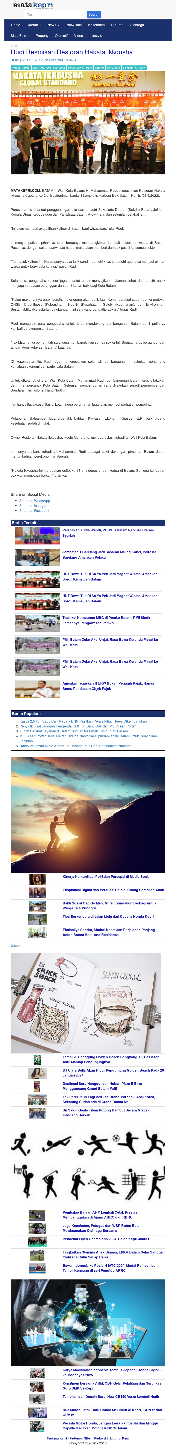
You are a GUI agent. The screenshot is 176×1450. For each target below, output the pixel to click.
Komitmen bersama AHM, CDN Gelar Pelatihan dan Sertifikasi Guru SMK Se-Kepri (112, 1386)
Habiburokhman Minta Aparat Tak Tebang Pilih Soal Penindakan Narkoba (76, 745)
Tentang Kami (57, 1438)
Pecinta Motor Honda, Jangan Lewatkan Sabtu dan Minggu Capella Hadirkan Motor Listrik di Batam (110, 1425)
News (52, 24)
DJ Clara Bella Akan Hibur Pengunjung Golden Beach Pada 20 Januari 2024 (113, 1073)
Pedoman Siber (81, 1438)
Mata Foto (19, 35)
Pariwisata (74, 24)
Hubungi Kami (119, 1438)
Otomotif (61, 35)
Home (15, 24)
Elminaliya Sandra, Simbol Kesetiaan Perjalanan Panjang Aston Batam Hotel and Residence (109, 932)
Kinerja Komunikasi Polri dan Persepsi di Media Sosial (106, 876)
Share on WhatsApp (34, 500)
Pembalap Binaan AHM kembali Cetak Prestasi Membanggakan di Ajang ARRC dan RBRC (100, 1215)
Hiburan (117, 24)
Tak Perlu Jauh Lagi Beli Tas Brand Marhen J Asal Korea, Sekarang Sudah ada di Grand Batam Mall (109, 1099)
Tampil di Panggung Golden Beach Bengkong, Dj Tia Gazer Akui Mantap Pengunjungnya (111, 1059)
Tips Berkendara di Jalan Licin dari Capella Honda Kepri (108, 916)
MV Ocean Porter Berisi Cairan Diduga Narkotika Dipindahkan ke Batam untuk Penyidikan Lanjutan (88, 738)
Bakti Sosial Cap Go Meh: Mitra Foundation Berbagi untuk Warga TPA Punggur (109, 905)
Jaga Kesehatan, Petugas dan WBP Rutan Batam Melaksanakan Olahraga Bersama (103, 1228)
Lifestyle (96, 35)
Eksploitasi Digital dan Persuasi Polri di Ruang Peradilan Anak (113, 889)
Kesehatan (96, 24)
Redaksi (100, 1438)
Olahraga (137, 24)
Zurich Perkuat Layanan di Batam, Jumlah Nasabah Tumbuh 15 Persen (74, 731)
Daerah (33, 24)
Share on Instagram (34, 505)
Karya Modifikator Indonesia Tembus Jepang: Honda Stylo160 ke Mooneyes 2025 (113, 1372)
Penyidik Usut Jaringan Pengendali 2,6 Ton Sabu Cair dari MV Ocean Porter (78, 726)
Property (42, 35)
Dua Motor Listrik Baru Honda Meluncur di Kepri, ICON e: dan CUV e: (112, 1412)
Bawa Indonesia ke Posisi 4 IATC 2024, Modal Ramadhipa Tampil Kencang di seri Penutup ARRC (109, 1268)
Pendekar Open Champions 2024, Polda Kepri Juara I (106, 1238)
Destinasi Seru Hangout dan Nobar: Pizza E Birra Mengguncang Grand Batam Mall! (102, 1086)
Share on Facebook (34, 510)
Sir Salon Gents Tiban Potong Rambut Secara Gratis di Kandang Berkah (107, 1112)
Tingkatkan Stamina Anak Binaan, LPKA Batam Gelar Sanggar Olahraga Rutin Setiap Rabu (113, 1254)
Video (78, 35)
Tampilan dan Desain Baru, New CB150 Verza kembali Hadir (111, 1396)
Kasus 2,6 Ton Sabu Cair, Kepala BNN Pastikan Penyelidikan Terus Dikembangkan (83, 721)
